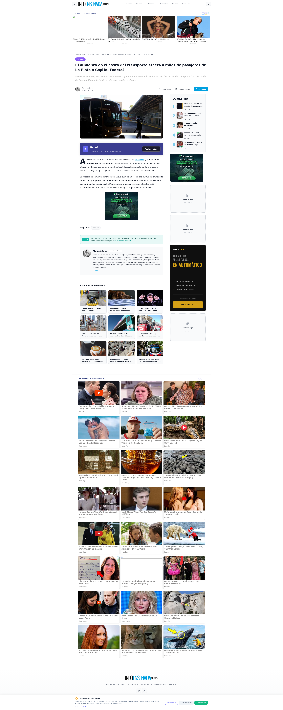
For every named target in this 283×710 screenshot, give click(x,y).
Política (175, 4)
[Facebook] (138, 690)
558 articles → (98, 271)
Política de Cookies (81, 707)
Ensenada (139, 160)
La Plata (128, 4)
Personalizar (171, 703)
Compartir (202, 89)
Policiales (164, 4)
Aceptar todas (201, 703)
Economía (186, 4)
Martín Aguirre (100, 251)
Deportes (151, 4)
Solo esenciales (186, 703)
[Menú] (74, 4)
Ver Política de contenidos (123, 240)
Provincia (139, 4)
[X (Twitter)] (144, 690)
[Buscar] (208, 4)
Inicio (77, 54)
